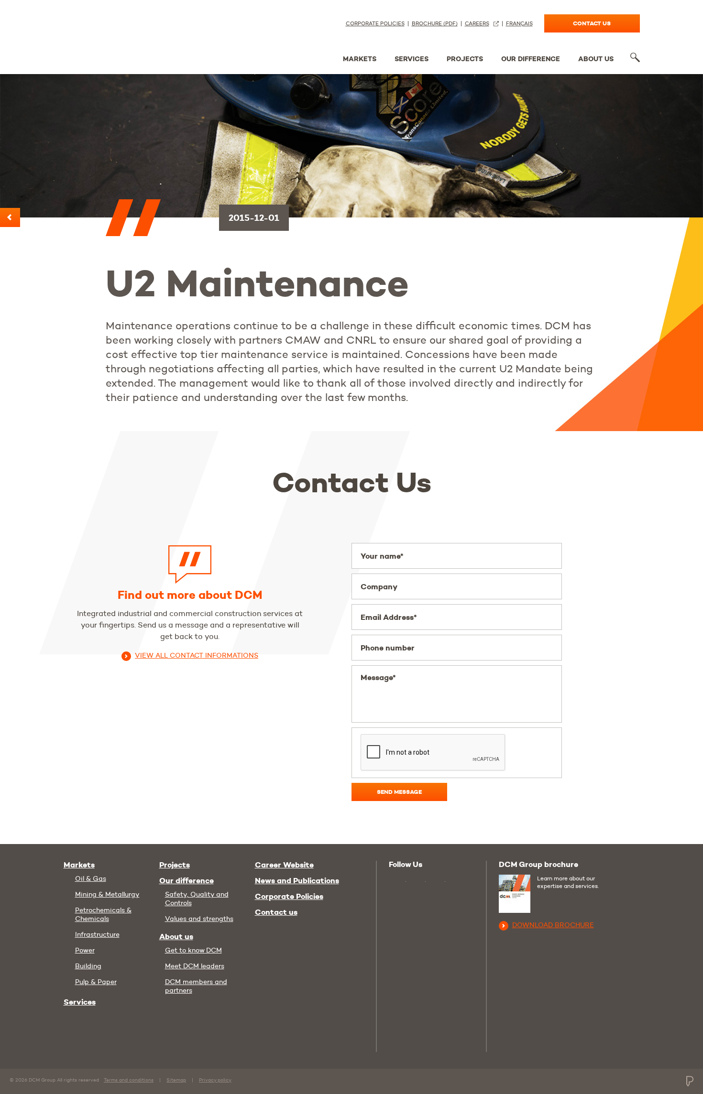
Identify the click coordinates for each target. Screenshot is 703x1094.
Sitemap (176, 1080)
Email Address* (389, 617)
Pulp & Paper (96, 981)
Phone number (388, 648)
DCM (99, 34)
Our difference (530, 58)
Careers (477, 23)
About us (596, 58)
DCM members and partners (196, 986)
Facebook (437, 882)
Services (411, 58)
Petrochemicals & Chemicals (103, 914)
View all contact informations (196, 655)
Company (379, 587)
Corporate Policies (375, 23)
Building (88, 966)
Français (519, 23)
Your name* (382, 556)
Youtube (397, 881)
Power (85, 950)
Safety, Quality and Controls (197, 898)
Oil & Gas (90, 878)
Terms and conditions (129, 1080)
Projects (465, 58)
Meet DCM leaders (194, 966)
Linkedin (418, 882)
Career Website (284, 865)
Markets (359, 58)
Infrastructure (97, 934)
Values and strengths (199, 918)
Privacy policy (215, 1080)
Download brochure (553, 925)
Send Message (399, 791)
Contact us (592, 23)
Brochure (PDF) (435, 23)
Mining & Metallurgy (107, 894)
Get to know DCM (193, 950)
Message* (378, 677)
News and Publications (297, 881)
